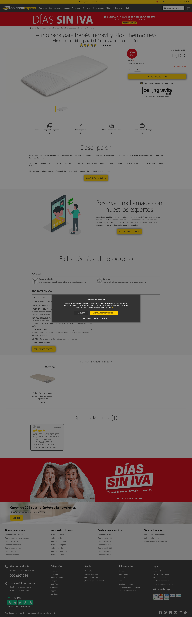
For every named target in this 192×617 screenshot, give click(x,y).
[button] (96, 318)
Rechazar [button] (81, 313)
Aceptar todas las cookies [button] (103, 313)
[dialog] (96, 308)
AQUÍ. (114, 307)
